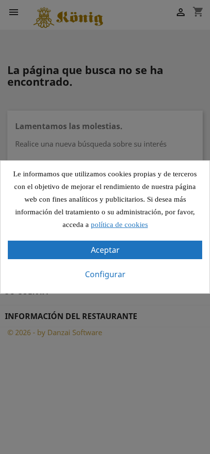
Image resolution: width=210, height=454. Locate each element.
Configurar (105, 274)
